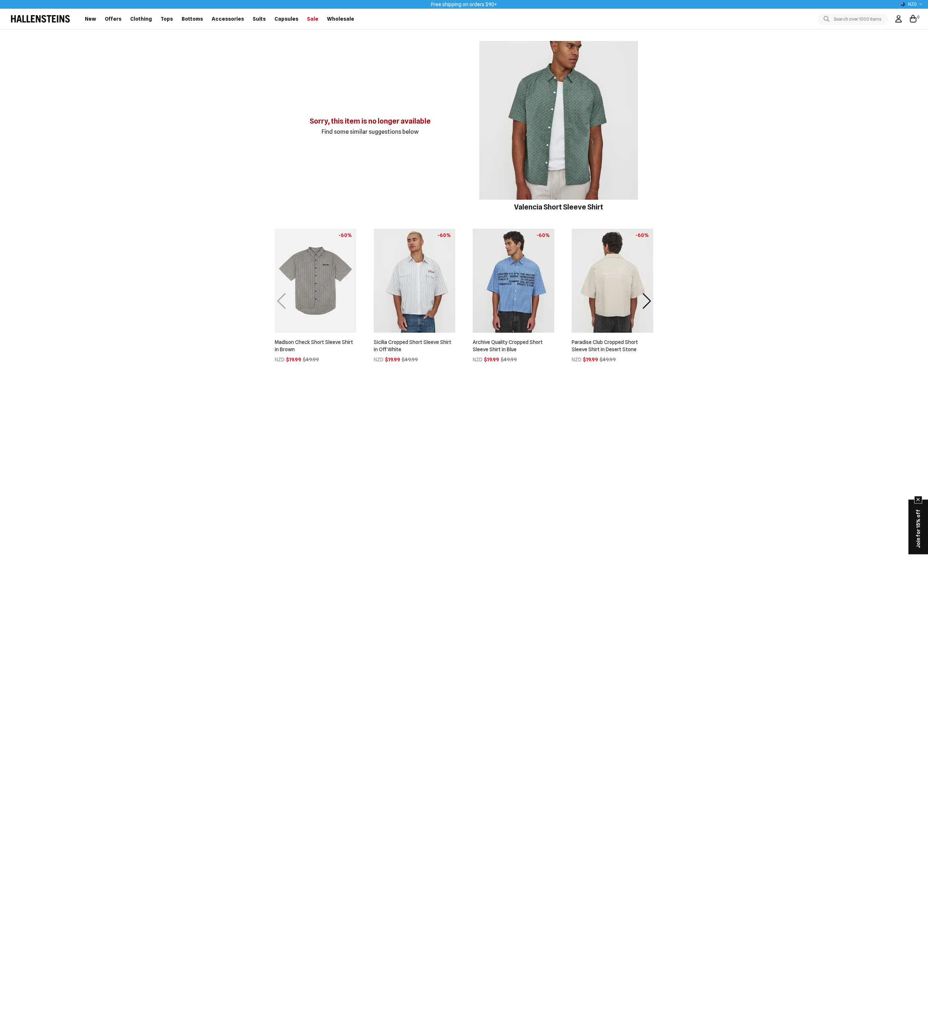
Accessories (228, 19)
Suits (259, 19)
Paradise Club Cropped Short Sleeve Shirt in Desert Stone (605, 345)
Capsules (286, 19)
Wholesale (340, 19)
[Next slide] (647, 301)
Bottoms (192, 19)
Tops (167, 19)
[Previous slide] (281, 301)
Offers (113, 19)
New (90, 19)
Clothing (141, 19)
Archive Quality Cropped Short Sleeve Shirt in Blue (508, 345)
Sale (312, 19)
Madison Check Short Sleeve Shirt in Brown (314, 345)
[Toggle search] (828, 19)
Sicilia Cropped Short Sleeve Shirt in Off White (412, 345)
